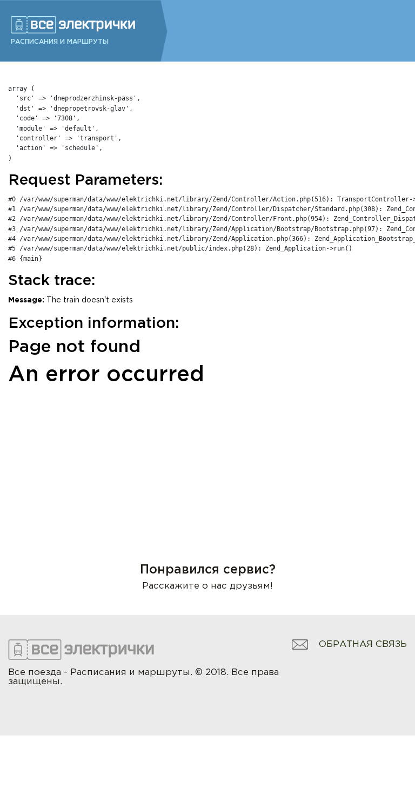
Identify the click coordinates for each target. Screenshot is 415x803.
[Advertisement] (207, 460)
